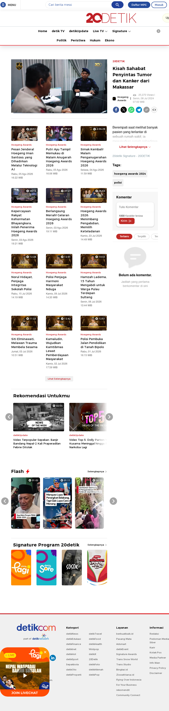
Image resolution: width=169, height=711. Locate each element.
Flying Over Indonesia (128, 679)
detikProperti (73, 674)
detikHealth (95, 644)
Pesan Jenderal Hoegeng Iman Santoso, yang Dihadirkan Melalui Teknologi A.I (24, 159)
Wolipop (94, 649)
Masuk (159, 4)
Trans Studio (123, 664)
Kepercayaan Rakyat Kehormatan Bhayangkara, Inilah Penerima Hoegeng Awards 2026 (24, 223)
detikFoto (94, 664)
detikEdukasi (73, 638)
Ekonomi (111, 40)
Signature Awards (126, 654)
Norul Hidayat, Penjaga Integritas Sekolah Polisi (22, 283)
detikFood (95, 638)
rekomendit (123, 690)
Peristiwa (78, 40)
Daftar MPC (139, 4)
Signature (120, 31)
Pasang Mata (123, 638)
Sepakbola (72, 664)
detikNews (72, 633)
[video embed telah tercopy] (154, 110)
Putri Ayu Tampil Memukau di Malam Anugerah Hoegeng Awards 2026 (59, 157)
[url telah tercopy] (146, 110)
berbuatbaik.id (124, 633)
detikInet (71, 649)
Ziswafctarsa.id (125, 674)
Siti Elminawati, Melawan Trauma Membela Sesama (24, 343)
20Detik (93, 659)
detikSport (72, 659)
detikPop (94, 674)
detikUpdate (78, 31)
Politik (61, 40)
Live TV (99, 31)
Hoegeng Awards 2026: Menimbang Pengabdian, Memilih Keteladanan (93, 221)
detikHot (71, 654)
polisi (118, 182)
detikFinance (73, 644)
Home (42, 31)
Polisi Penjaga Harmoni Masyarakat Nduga (56, 283)
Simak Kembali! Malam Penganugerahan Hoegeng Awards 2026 (93, 157)
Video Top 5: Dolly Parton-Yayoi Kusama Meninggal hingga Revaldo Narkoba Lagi (92, 443)
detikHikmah (96, 669)
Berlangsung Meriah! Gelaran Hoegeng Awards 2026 (59, 217)
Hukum (95, 40)
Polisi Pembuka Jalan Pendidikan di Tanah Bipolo (93, 343)
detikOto (71, 669)
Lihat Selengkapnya (59, 378)
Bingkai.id (122, 669)
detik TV (58, 31)
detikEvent (122, 649)
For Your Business (126, 684)
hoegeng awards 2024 (130, 173)
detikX (92, 654)
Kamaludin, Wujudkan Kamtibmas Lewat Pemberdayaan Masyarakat (57, 349)
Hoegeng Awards (122, 99)
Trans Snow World (127, 659)
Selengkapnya (96, 471)
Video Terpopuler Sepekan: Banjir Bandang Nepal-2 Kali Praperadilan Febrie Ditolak (37, 443)
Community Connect (128, 695)
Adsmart (121, 644)
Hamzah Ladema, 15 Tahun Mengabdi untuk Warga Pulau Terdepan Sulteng (94, 287)
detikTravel (95, 633)
